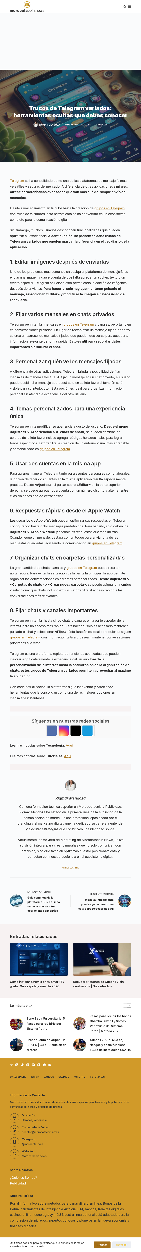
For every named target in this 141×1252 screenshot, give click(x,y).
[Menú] (129, 6)
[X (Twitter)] (16, 1064)
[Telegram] (11, 1064)
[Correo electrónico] (49, 1064)
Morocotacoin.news (34, 1156)
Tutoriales (100, 124)
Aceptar (102, 1244)
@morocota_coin (32, 1144)
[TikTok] (22, 1064)
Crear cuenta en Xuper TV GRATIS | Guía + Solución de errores (46, 1045)
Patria (35, 1076)
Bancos (49, 1076)
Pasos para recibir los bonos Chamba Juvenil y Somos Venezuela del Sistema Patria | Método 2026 (110, 1023)
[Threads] (33, 1064)
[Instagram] (27, 1064)
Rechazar (121, 1244)
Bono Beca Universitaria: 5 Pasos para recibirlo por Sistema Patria (45, 1023)
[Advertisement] (70, 40)
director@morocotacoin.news (40, 1132)
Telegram (17, 181)
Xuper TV (79, 1076)
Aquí (69, 745)
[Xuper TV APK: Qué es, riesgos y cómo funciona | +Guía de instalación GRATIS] (79, 1044)
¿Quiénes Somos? (23, 1178)
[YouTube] (38, 1064)
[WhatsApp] (44, 1064)
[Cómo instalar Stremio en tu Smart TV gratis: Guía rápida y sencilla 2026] (39, 959)
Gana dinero (18, 1076)
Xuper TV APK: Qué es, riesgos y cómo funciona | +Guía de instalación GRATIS (110, 1045)
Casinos (63, 1076)
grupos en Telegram (109, 208)
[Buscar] (125, 6)
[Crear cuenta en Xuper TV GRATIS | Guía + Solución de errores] (16, 1044)
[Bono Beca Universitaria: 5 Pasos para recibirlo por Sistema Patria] (16, 1023)
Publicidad (18, 1183)
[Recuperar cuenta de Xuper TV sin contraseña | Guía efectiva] (102, 959)
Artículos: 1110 (70, 867)
